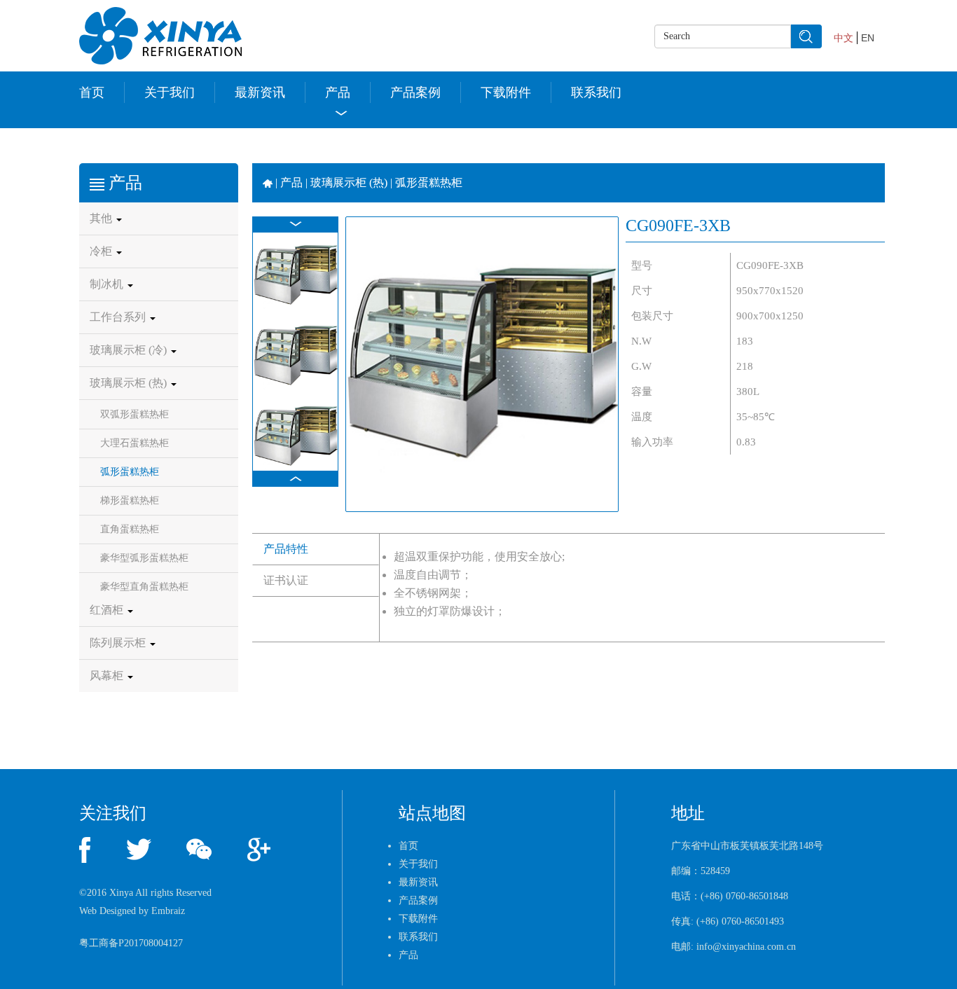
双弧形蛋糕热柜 (134, 414)
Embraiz (168, 911)
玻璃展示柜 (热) (130, 383)
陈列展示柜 (119, 643)
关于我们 (169, 92)
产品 (337, 92)
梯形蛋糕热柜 (129, 500)
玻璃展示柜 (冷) (130, 350)
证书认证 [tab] (285, 580)
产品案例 (415, 92)
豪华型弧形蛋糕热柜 (144, 558)
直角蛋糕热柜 (129, 529)
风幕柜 (108, 676)
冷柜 (102, 251)
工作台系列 (119, 317)
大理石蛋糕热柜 (134, 443)
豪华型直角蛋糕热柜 (144, 586)
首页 (91, 92)
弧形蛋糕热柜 (129, 471)
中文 (843, 37)
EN (867, 37)
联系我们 (596, 92)
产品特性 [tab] (285, 549)
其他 (102, 218)
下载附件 (506, 92)
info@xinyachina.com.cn (746, 946)
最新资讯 (260, 92)
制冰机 (108, 284)
